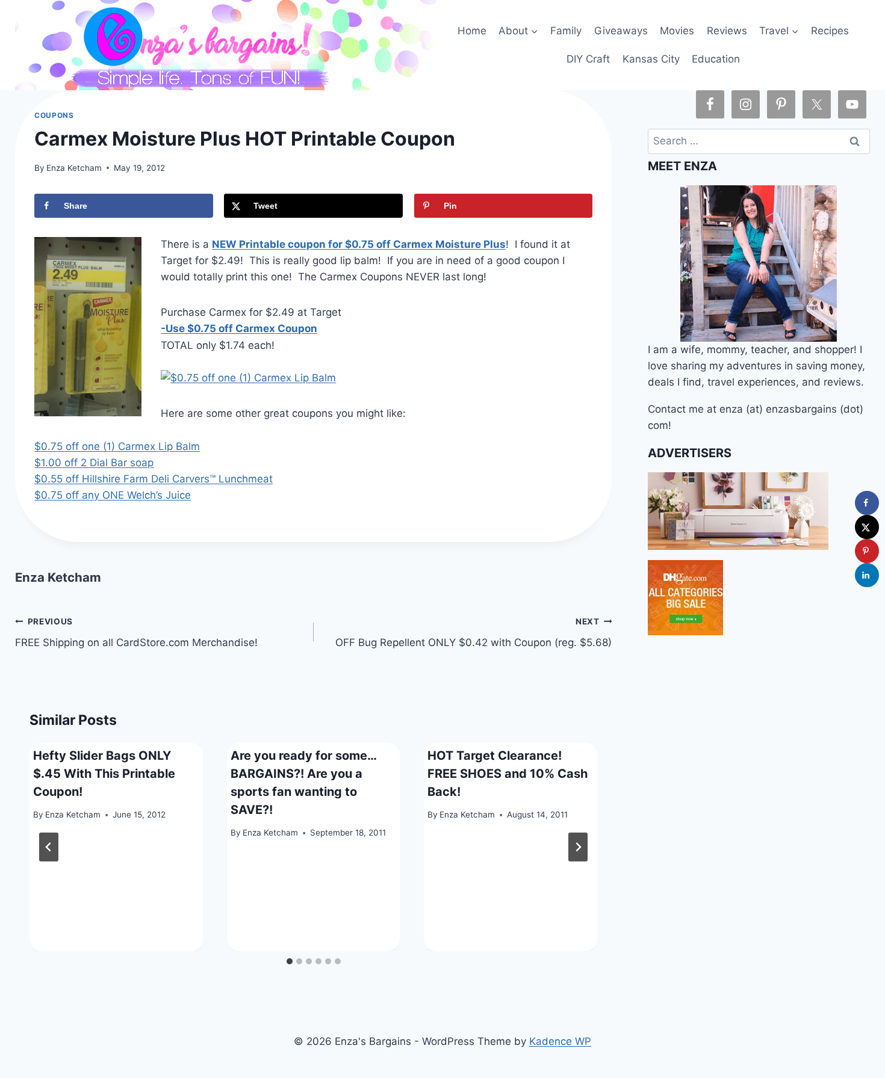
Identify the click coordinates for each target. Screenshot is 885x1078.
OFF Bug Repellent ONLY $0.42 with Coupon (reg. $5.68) (473, 632)
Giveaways (621, 31)
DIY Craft (588, 59)
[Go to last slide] (48, 847)
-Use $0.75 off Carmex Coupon (239, 328)
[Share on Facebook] (867, 503)
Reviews (727, 31)
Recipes (830, 31)
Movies (677, 31)
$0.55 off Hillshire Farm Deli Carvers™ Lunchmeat (153, 479)
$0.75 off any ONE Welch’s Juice (112, 495)
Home (472, 31)
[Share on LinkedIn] (867, 575)
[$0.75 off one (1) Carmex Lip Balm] (313, 378)
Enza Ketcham (74, 168)
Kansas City (651, 59)
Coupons (53, 115)
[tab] (290, 961)
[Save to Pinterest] (867, 551)
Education (716, 59)
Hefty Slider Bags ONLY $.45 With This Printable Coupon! (104, 773)
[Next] (578, 847)
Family (566, 31)
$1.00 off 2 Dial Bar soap (94, 463)
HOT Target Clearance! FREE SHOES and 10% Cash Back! (507, 773)
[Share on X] (867, 527)
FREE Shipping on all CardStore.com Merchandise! (136, 632)
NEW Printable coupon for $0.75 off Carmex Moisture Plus (359, 244)
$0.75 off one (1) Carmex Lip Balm (117, 446)
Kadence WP (560, 1041)
